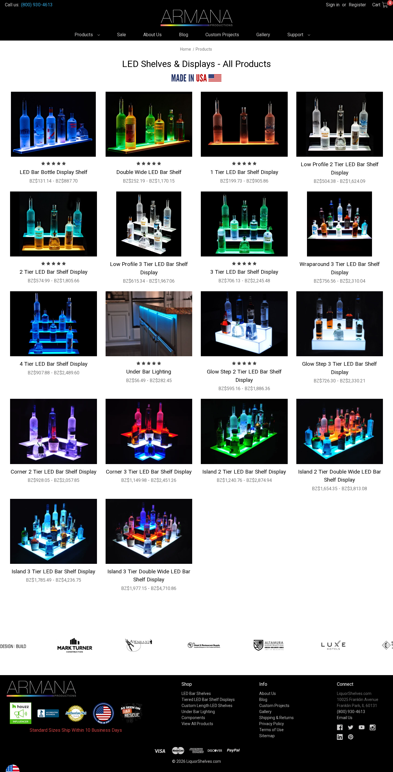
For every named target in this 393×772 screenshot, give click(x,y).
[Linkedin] (340, 737)
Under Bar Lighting (148, 371)
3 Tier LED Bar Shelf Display (244, 272)
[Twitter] (351, 727)
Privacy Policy (271, 723)
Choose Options (53, 124)
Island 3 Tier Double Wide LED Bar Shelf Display (148, 575)
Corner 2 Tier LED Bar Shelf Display (53, 471)
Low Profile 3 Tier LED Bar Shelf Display (149, 268)
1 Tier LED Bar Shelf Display (244, 172)
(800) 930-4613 (37, 4)
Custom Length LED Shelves (207, 705)
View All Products (197, 723)
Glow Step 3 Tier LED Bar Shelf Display (339, 368)
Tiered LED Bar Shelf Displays (208, 699)
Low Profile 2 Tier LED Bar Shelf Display (340, 168)
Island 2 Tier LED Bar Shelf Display (244, 471)
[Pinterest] (351, 737)
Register (357, 4)
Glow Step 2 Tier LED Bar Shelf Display (244, 375)
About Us (152, 34)
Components (193, 717)
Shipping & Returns (276, 717)
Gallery (263, 34)
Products (84, 34)
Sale (121, 34)
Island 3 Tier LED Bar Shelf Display (53, 571)
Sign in (332, 4)
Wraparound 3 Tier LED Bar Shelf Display (339, 268)
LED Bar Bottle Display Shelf (53, 172)
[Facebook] (340, 727)
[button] (20, 713)
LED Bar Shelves (196, 693)
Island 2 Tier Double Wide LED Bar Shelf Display (339, 475)
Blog (183, 34)
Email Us (344, 717)
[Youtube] (362, 727)
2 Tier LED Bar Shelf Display (53, 272)
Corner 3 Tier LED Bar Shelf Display (149, 471)
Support (295, 34)
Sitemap (267, 735)
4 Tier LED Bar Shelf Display (53, 364)
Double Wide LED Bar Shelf (149, 172)
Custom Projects (222, 34)
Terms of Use (271, 729)
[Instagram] (372, 727)
